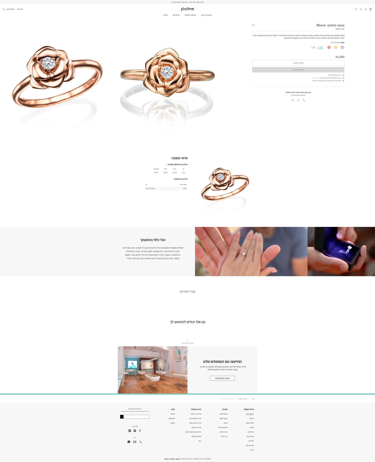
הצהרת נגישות (250, 445)
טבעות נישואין (224, 418)
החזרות (252, 427)
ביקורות (173, 423)
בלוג (200, 441)
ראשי (253, 399)
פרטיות (172, 459)
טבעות (226, 423)
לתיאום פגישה (250, 414)
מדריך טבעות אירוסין (195, 418)
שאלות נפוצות (250, 423)
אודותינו (173, 414)
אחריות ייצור (250, 432)
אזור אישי (251, 441)
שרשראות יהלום (223, 427)
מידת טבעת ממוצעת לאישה (193, 432)
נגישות (252, 450)
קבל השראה (188, 291)
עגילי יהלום (224, 436)
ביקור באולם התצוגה (222, 378)
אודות (165, 15)
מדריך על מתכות (196, 427)
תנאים (178, 459)
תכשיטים (176, 15)
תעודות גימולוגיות (196, 436)
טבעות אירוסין (206, 15)
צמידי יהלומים (224, 432)
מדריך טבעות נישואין (195, 423)
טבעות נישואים (190, 15)
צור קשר (251, 418)
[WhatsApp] (128, 441)
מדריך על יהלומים (196, 414)
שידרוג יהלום (250, 436)
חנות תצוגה (172, 418)
